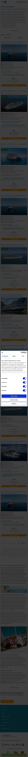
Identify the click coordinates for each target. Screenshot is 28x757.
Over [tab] (23, 356)
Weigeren (14, 403)
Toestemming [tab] (5, 356)
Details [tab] (14, 356)
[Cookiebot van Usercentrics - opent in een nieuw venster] (21, 352)
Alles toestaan (14, 396)
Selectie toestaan (14, 399)
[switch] (25, 382)
